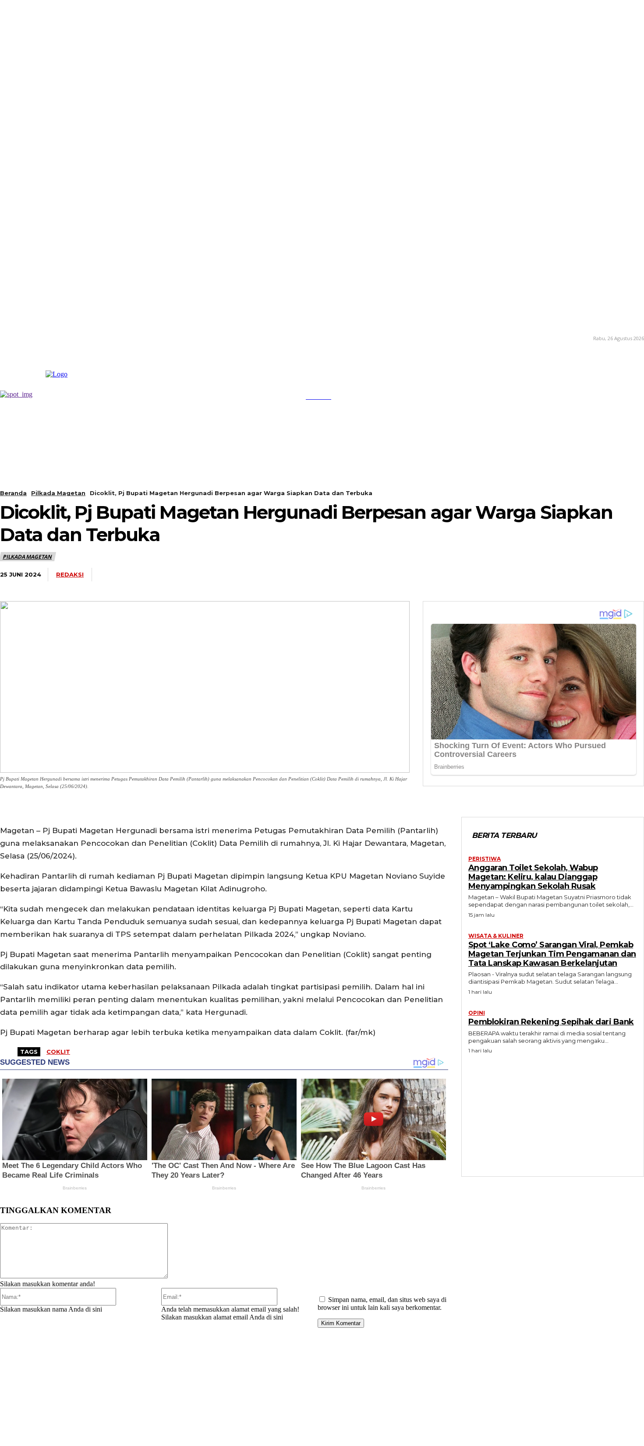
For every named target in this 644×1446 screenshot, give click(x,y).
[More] (629, 575)
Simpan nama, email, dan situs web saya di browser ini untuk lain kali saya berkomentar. (382, 1303)
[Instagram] (13, 338)
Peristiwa (484, 859)
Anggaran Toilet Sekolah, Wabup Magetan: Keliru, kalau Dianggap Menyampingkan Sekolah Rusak (533, 876)
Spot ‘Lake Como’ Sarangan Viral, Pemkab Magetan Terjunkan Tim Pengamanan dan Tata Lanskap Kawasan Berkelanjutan (552, 954)
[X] (39, 338)
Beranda (13, 492)
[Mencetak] (597, 575)
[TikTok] (26, 338)
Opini (476, 1013)
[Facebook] (435, 575)
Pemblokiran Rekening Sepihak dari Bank (551, 1022)
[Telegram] (532, 575)
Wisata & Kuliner (496, 936)
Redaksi (70, 574)
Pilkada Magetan (58, 492)
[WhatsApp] (500, 575)
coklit (58, 1051)
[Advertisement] (552, 1113)
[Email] (564, 575)
